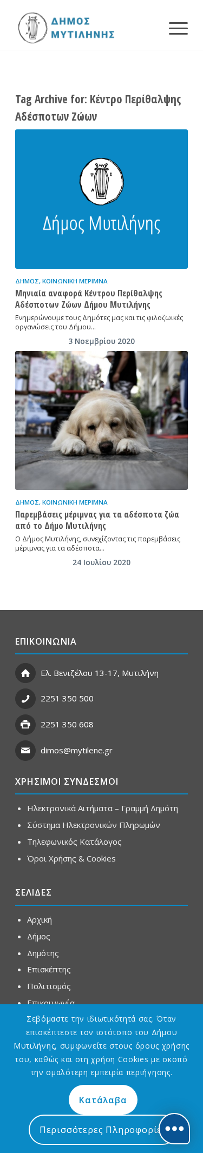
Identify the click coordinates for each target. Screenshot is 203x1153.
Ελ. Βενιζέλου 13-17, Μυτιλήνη (100, 672)
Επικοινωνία (51, 1002)
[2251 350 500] (25, 698)
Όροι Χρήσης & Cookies (71, 858)
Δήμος (27, 281)
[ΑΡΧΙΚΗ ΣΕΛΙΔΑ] (65, 27)
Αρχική (39, 919)
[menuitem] (173, 27)
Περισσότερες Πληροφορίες (103, 1130)
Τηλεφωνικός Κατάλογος (74, 841)
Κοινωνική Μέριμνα (75, 281)
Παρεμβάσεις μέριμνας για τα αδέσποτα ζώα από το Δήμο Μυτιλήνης (97, 520)
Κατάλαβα (103, 1100)
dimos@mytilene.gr (77, 750)
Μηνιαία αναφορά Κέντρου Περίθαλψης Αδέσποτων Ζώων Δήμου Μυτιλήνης (88, 298)
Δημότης (43, 952)
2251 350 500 (67, 698)
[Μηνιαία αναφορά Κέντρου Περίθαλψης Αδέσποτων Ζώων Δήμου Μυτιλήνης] (101, 199)
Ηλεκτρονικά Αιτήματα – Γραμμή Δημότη (102, 808)
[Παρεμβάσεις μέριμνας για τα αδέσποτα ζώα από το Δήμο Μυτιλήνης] (101, 421)
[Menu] (173, 27)
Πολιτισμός (49, 985)
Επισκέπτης (49, 969)
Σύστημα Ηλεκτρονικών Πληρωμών (93, 824)
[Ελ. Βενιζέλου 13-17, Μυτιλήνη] (25, 673)
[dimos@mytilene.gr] (25, 750)
